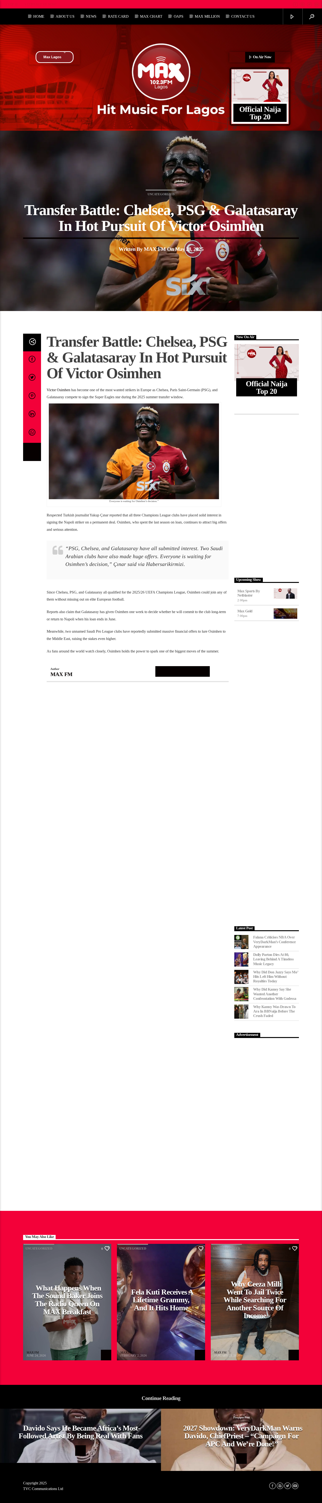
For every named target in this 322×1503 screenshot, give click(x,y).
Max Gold (244, 611)
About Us (65, 16)
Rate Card (118, 16)
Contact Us (243, 16)
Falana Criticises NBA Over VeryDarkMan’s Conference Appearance (274, 941)
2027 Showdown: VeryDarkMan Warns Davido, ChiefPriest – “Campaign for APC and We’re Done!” (242, 1436)
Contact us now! (42, 4)
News (91, 16)
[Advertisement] (266, 495)
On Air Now (262, 57)
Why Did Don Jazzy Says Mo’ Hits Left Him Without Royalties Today (275, 976)
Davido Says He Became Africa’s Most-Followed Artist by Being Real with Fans (80, 1432)
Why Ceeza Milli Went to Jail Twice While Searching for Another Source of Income (254, 1300)
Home (38, 16)
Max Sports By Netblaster (248, 593)
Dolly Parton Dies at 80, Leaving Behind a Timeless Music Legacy (273, 959)
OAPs (178, 16)
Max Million (207, 16)
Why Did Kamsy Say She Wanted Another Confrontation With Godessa (274, 993)
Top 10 (13, 4)
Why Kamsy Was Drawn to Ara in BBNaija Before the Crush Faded (274, 1011)
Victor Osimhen (58, 390)
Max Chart (151, 16)
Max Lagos (52, 57)
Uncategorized (161, 194)
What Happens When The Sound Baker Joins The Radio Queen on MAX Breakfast (67, 1300)
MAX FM (155, 249)
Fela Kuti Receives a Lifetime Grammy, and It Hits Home (162, 1300)
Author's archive (182, 671)
